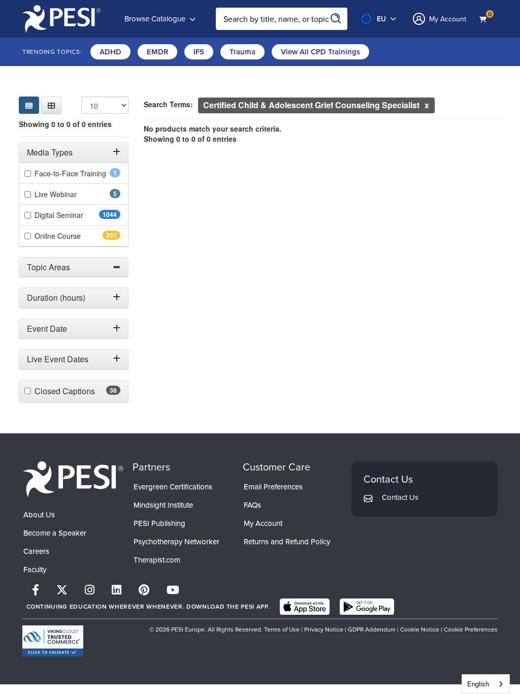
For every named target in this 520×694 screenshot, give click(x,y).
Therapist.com (157, 559)
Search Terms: (168, 104)
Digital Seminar (77, 215)
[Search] (336, 19)
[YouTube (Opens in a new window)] (173, 590)
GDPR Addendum (372, 629)
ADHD (110, 51)
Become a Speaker (54, 533)
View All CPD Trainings (320, 51)
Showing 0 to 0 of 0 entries (65, 124)
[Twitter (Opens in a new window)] (62, 590)
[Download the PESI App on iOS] (305, 606)
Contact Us (400, 497)
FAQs (252, 505)
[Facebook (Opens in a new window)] (35, 590)
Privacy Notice (323, 629)
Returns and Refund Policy (287, 541)
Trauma (242, 51)
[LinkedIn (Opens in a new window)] (116, 590)
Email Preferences (273, 486)
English (478, 683)
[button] (51, 105)
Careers (36, 551)
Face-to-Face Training (77, 173)
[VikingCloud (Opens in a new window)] (52, 640)
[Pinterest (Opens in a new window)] (144, 590)
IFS (198, 51)
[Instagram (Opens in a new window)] (89, 590)
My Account (263, 523)
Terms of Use (282, 629)
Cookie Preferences (471, 629)
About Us (39, 514)
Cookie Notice (419, 629)
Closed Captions (77, 391)
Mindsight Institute (163, 505)
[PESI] (73, 479)
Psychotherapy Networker (176, 541)
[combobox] (486, 684)
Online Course (76, 236)
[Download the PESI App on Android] (367, 606)
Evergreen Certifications (173, 486)
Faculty (34, 569)
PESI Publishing (159, 523)
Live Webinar (70, 194)
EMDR (157, 51)
